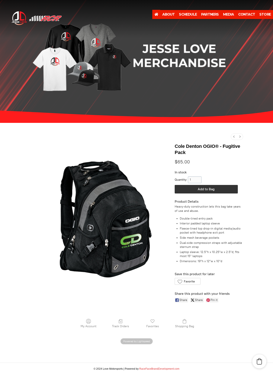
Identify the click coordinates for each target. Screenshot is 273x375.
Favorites (152, 326)
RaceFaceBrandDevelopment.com (159, 368)
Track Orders (120, 326)
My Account (88, 326)
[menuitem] (234, 137)
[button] (187, 281)
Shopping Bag (184, 326)
